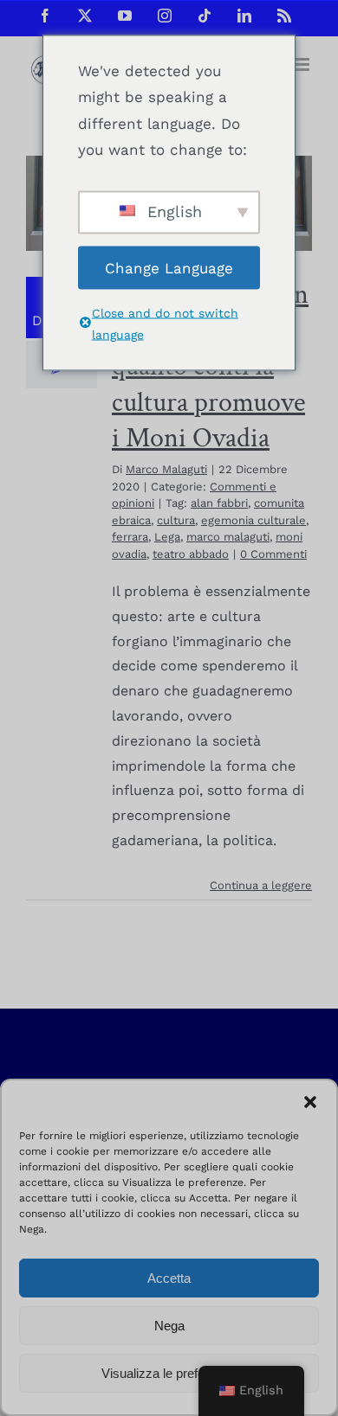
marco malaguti (228, 536)
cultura (176, 520)
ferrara (130, 536)
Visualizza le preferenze (169, 1373)
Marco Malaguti (166, 469)
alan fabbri (219, 503)
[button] (310, 1102)
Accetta (169, 1278)
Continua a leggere (261, 885)
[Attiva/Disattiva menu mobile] (303, 64)
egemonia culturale (253, 520)
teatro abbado (191, 554)
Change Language (169, 267)
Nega (169, 1325)
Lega (167, 536)
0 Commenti (273, 554)
